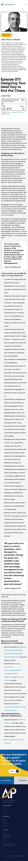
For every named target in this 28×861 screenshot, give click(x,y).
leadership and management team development (12, 674)
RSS (8, 114)
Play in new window (12, 112)
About (4, 809)
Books (4, 825)
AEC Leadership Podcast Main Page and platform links (15, 707)
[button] (25, 4)
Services (5, 812)
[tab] (6, 35)
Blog (4, 820)
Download (21, 112)
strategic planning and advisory (12, 667)
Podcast (5, 823)
